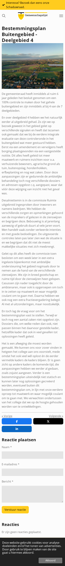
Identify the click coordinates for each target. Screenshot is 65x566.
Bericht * (7, 481)
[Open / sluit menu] (61, 16)
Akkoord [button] (50, 560)
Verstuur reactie (15, 510)
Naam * (7, 447)
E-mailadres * (10, 464)
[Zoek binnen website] (4, 16)
